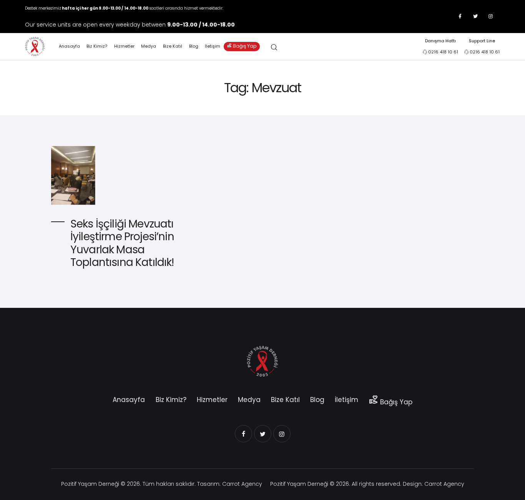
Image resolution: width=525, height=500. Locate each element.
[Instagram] (491, 16)
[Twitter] (475, 16)
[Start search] (274, 47)
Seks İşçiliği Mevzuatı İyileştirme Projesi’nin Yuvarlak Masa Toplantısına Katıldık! (122, 243)
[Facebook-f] (460, 16)
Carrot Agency (242, 484)
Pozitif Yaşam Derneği (90, 484)
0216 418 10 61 (443, 52)
